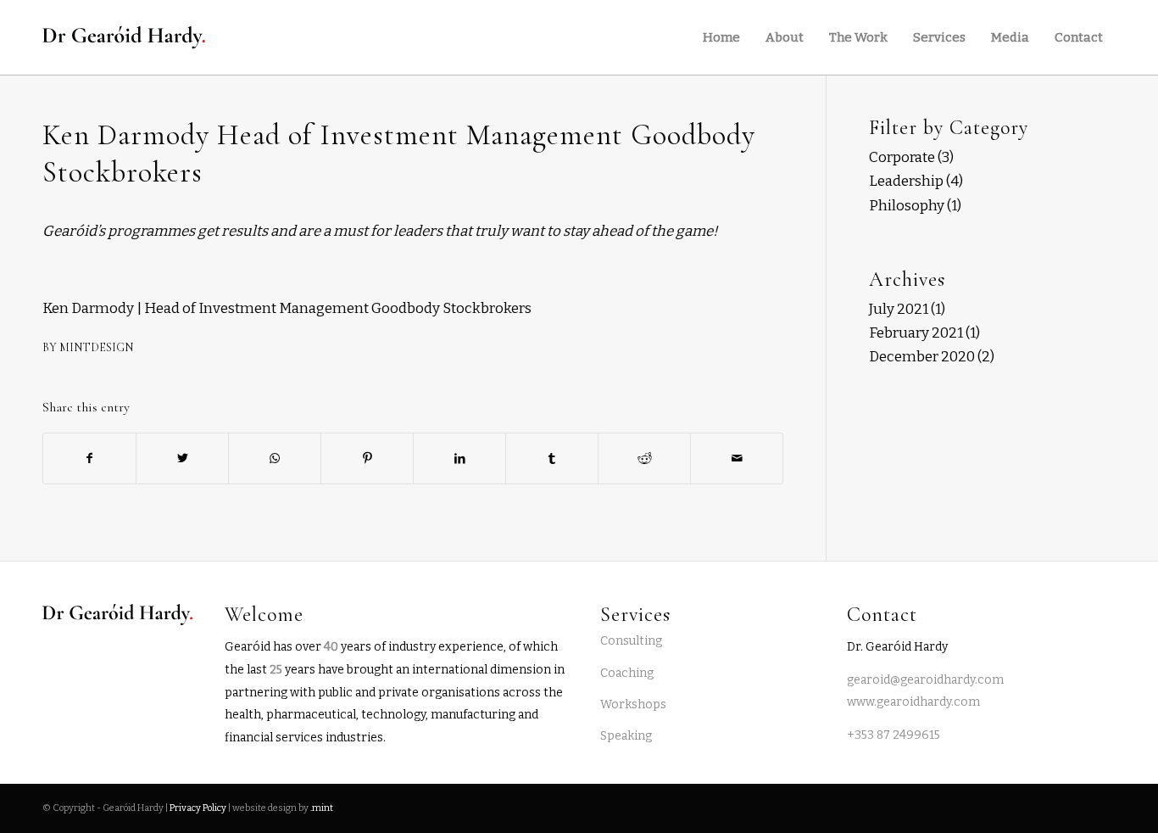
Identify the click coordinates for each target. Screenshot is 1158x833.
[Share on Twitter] (182, 458)
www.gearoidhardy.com (913, 702)
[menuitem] (721, 37)
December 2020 (922, 357)
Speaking (626, 736)
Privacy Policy (198, 807)
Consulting (631, 641)
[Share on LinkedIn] (459, 458)
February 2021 (916, 333)
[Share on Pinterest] (367, 458)
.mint (321, 807)
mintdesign (96, 347)
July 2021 (898, 309)
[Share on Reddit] (644, 458)
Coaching (627, 673)
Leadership (906, 181)
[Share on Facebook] (89, 458)
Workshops (633, 704)
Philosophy (906, 206)
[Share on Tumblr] (552, 458)
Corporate (902, 157)
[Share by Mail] (736, 458)
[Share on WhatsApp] (274, 458)
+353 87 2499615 (893, 735)
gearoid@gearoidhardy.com (925, 680)
